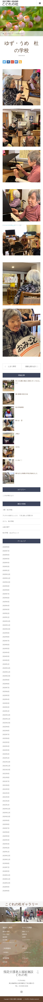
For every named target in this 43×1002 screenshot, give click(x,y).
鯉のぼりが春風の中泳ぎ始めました (26, 473)
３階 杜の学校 (7, 510)
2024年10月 (6, 629)
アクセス (24, 962)
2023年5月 (6, 695)
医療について (25, 931)
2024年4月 (6, 652)
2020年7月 (6, 828)
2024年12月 (6, 621)
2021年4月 (6, 793)
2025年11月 (6, 578)
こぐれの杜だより (8, 495)
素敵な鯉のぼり (31, 366)
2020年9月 (6, 820)
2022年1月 (6, 758)
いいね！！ (18, 460)
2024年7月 (6, 641)
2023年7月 (6, 687)
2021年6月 (6, 785)
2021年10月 (6, 769)
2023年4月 (6, 699)
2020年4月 (6, 840)
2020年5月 (6, 836)
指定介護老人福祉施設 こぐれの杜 (21, 973)
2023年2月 (6, 707)
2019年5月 (6, 871)
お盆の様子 (6, 527)
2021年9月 (6, 773)
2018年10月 (6, 883)
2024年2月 (6, 660)
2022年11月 (6, 719)
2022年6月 (6, 738)
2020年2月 (6, 848)
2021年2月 (6, 801)
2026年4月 (6, 562)
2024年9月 (6, 633)
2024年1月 (6, 664)
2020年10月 (6, 816)
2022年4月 (6, 746)
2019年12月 (6, 855)
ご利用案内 (5, 952)
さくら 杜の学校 (8, 521)
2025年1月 (6, 617)
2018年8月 (6, 891)
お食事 (24, 937)
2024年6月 (6, 644)
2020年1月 (6, 852)
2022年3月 (6, 750)
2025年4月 (6, 605)
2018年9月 (6, 887)
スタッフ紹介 (6, 934)
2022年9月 (6, 727)
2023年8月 (6, 684)
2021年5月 (6, 789)
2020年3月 (6, 844)
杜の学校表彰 (19, 407)
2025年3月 (6, 609)
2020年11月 (6, 812)
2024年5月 (6, 648)
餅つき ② (18, 420)
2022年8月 (6, 730)
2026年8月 (6, 547)
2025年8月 (6, 590)
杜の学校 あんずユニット (11, 533)
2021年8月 (6, 777)
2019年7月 (6, 867)
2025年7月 (6, 594)
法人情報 (5, 939)
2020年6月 (6, 832)
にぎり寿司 (12, 366)
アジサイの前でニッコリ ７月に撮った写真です (18, 515)
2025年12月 (6, 574)
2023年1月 (6, 711)
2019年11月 (6, 859)
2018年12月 (6, 875)
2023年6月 (6, 691)
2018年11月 (6, 879)
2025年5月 (6, 602)
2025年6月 (6, 598)
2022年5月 (6, 742)
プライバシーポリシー (8, 942)
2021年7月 (6, 781)
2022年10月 (6, 723)
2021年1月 (6, 805)
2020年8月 (6, 824)
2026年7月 (6, 551)
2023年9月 (6, 680)
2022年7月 (6, 734)
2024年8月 (6, 637)
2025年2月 (6, 613)
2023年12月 (6, 668)
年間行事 (24, 934)
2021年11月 (6, 766)
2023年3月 (6, 703)
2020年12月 (6, 809)
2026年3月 (6, 566)
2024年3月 (6, 656)
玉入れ (17, 447)
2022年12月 (6, 715)
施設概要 (5, 937)
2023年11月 (6, 672)
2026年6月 (6, 555)
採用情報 (5, 962)
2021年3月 (6, 797)
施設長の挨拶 (6, 931)
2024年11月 (6, 625)
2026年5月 (6, 559)
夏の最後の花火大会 (21, 394)
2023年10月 (6, 676)
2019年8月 (6, 863)
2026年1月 (6, 570)
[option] (11, 914)
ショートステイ (26, 939)
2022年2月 (6, 754)
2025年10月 (6, 582)
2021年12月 (6, 762)
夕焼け (17, 434)
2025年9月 (6, 586)
